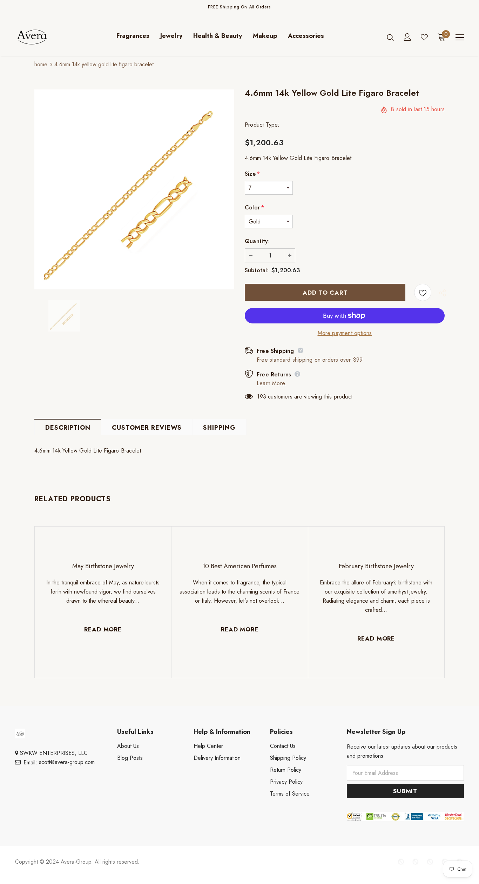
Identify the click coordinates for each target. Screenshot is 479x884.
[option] (134, 189)
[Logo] (39, 37)
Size (252, 174)
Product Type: (262, 125)
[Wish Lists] (422, 292)
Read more (103, 629)
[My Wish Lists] (424, 37)
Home (40, 64)
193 (261, 397)
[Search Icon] (390, 37)
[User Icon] (407, 37)
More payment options (345, 333)
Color (254, 207)
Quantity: (257, 241)
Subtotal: (257, 270)
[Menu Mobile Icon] (460, 37)
